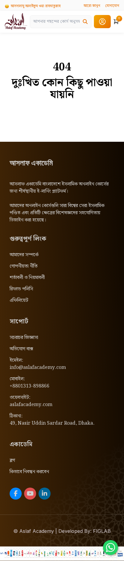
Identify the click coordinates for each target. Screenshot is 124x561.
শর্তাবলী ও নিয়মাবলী (27, 277)
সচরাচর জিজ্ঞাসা (24, 337)
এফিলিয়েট (19, 300)
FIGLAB (102, 531)
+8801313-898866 (29, 386)
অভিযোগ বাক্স (21, 349)
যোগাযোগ (112, 6)
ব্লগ (12, 460)
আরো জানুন (92, 6)
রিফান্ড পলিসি (21, 289)
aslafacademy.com (31, 404)
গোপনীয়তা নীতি (24, 266)
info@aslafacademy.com (38, 367)
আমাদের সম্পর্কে (24, 255)
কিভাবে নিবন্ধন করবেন (29, 472)
